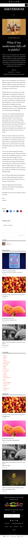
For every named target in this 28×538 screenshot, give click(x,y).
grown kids (10, 37)
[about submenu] (22, 526)
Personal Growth (6, 377)
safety (4, 380)
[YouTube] (18, 1)
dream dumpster (12, 342)
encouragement (12, 74)
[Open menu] (14, 14)
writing (4, 390)
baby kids (5, 357)
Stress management (21, 294)
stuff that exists (6, 383)
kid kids (5, 368)
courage (6, 342)
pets (4, 379)
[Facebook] (9, 1)
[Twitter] (11, 1)
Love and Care (8, 270)
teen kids (18, 37)
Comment (21, 235)
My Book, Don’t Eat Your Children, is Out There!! (12, 272)
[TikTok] (16, 1)
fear (16, 74)
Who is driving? (5, 345)
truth (4, 387)
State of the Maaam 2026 (8, 489)
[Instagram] (14, 1)
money (15, 294)
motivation (22, 74)
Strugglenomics (5, 296)
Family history (6, 363)
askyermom (14, 9)
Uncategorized (6, 388)
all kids (3, 270)
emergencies (5, 74)
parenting (13, 270)
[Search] (26, 5)
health (6, 318)
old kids (14, 37)
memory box (5, 371)
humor (18, 74)
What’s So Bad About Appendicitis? (9, 320)
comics (4, 358)
